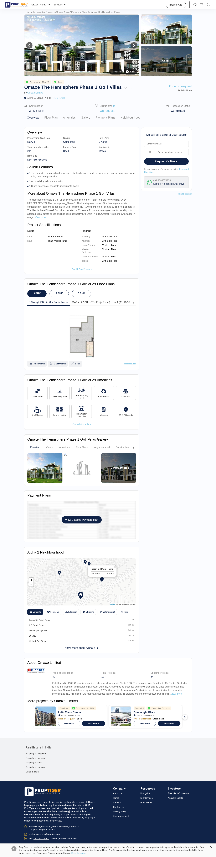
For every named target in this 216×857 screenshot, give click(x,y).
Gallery (85, 117)
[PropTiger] (16, 5)
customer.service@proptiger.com (44, 834)
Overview (33, 117)
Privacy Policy (119, 812)
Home (116, 798)
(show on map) (59, 98)
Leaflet (112, 604)
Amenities (69, 117)
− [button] (31, 584)
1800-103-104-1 (41, 838)
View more (176, 694)
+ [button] (31, 580)
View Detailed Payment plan (81, 519)
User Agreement (121, 816)
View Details (69, 723)
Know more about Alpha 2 (80, 647)
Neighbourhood (130, 117)
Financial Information (178, 793)
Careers (117, 802)
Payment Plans (105, 117)
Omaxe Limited (35, 92)
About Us (117, 793)
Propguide (145, 793)
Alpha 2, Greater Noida (39, 98)
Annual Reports (175, 798)
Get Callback (93, 723)
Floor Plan (51, 117)
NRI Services (146, 798)
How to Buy (146, 802)
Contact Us (118, 807)
